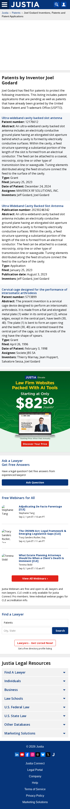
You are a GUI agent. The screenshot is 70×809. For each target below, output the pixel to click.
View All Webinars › (35, 578)
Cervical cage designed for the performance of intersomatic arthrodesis (34, 291)
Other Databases (17, 724)
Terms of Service (35, 789)
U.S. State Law (15, 716)
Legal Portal (35, 769)
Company (35, 776)
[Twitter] (48, 754)
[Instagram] (32, 754)
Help (35, 782)
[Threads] (38, 754)
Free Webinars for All (18, 498)
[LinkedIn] (17, 754)
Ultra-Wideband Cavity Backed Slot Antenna (32, 206)
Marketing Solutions (19, 733)
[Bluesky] (43, 754)
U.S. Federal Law (16, 707)
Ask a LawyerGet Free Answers (16, 463)
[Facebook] (27, 754)
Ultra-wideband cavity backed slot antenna (32, 118)
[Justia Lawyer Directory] (53, 754)
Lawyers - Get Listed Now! (35, 643)
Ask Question (35, 482)
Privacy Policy (35, 795)
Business (11, 690)
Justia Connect (35, 763)
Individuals (12, 681)
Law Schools (13, 698)
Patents (16, 12)
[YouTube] (22, 754)
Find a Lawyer (13, 614)
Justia (5, 12)
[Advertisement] (35, 45)
